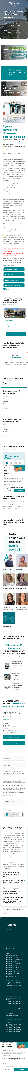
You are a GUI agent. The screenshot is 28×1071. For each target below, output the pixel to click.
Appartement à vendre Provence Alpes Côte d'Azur (13, 1012)
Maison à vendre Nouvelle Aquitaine (14, 959)
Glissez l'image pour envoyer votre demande (14, 810)
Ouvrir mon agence (10, 935)
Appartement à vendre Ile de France (13, 1001)
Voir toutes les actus (13, 657)
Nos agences (9, 931)
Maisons (5, 396)
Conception (8, 941)
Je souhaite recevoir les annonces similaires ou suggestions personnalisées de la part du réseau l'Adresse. (13, 773)
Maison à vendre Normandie (12, 957)
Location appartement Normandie (13, 1029)
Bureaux (5, 401)
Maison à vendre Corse (11, 976)
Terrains (5, 403)
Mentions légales (9, 939)
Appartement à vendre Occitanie (13, 1006)
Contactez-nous (9, 933)
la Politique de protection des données (13, 794)
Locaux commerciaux (8, 406)
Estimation (10, 274)
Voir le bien (16, 334)
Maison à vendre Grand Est (12, 961)
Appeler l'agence (12, 269)
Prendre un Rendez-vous (14, 285)
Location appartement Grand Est (13, 1034)
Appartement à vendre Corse (12, 1015)
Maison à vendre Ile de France (12, 965)
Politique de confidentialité (12, 943)
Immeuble (6, 408)
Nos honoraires (14, 737)
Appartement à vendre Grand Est (13, 996)
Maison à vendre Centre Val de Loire (13, 967)
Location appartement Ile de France (13, 1040)
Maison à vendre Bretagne (11, 955)
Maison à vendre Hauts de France (13, 963)
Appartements (7, 399)
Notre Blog (8, 937)
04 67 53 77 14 (8, 720)
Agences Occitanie (18, 909)
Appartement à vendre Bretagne (13, 989)
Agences (9, 909)
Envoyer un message (13, 280)
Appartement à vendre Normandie (13, 991)
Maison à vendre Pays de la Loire (13, 971)
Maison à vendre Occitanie (11, 969)
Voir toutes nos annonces (9, 305)
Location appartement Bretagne (13, 1027)
